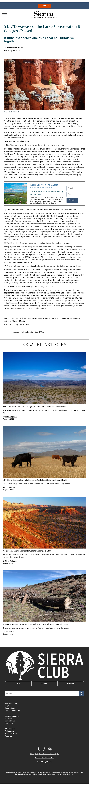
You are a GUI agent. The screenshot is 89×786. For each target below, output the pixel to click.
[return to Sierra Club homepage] (44, 665)
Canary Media (18, 321)
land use (39, 332)
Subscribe (8, 718)
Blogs (7, 705)
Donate (44, 5)
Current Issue (10, 721)
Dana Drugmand (11, 416)
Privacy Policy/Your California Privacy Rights (44, 754)
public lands (27, 332)
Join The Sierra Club (12, 710)
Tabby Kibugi (10, 487)
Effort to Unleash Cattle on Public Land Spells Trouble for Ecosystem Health (35, 480)
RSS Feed (9, 723)
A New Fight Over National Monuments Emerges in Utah (27, 551)
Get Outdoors (10, 708)
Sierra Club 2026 (77, 772)
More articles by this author (16, 324)
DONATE (70, 684)
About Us (8, 736)
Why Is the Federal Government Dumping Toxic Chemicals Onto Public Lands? (36, 624)
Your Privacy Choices (44, 762)
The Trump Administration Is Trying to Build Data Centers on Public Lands (34, 406)
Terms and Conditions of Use (44, 758)
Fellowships (9, 731)
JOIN (18, 684)
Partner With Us (11, 733)
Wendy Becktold (15, 47)
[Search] (81, 693)
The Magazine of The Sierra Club (44, 17)
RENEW (44, 684)
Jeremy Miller (10, 632)
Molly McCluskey (11, 561)
